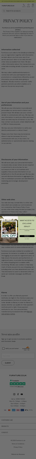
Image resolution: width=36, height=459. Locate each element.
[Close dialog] (35, 217)
